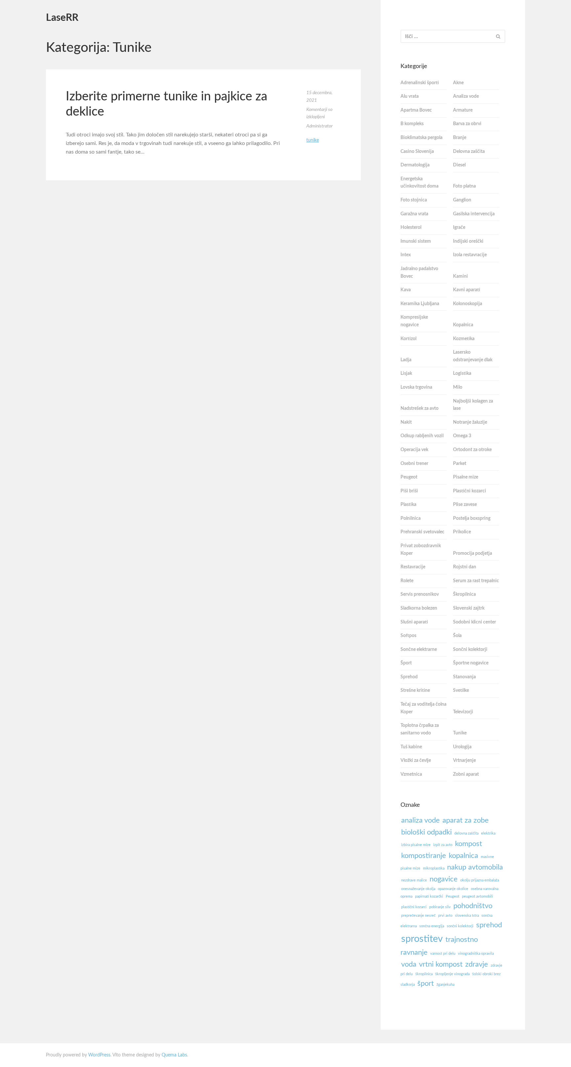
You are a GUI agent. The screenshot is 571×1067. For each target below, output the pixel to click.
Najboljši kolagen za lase (473, 405)
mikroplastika (433, 868)
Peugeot (408, 477)
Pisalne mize (465, 477)
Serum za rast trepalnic (476, 581)
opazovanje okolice (453, 889)
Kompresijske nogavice (414, 321)
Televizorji (463, 712)
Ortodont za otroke (472, 449)
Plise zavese (465, 504)
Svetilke (461, 690)
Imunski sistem (415, 241)
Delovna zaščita (469, 151)
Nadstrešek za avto (419, 408)
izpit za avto (442, 845)
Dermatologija (415, 165)
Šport (406, 663)
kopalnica (463, 855)
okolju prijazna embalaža (479, 880)
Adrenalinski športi (419, 83)
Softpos (408, 635)
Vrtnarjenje (464, 760)
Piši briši (409, 491)
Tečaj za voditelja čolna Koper (423, 708)
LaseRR (62, 18)
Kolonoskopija (467, 304)
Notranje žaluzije (470, 422)
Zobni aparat (466, 774)
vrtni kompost (441, 964)
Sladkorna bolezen (418, 608)
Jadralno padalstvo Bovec (419, 273)
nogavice (444, 879)
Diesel (459, 165)
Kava (405, 290)
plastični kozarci (414, 907)
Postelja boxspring (471, 518)
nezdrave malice (414, 880)
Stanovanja (464, 677)
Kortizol (408, 339)
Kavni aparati (466, 290)
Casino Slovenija (417, 151)
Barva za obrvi (467, 124)
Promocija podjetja (472, 553)
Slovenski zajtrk (468, 608)
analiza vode (420, 820)
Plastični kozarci (469, 491)
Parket (459, 463)
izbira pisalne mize (416, 845)
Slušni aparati (414, 622)
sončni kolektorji (460, 926)
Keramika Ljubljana (419, 304)
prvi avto (445, 915)
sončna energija (431, 926)
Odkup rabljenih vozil (421, 436)
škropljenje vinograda (452, 974)
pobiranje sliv (440, 907)
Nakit (406, 422)
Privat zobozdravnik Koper (420, 550)
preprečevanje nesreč (418, 915)
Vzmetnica (411, 774)
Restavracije (412, 567)
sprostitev (422, 939)
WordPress (99, 1055)
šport (425, 983)
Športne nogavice (470, 663)
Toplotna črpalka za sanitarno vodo (419, 729)
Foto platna (464, 186)
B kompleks (412, 124)
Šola (457, 635)
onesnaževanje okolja (418, 889)
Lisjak (406, 373)
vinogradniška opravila (476, 953)
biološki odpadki (426, 832)
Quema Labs (174, 1055)
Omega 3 (462, 436)
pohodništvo (472, 905)
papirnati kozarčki (429, 896)
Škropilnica (464, 594)
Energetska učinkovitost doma (419, 183)
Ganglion (462, 200)
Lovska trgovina (416, 387)
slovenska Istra (467, 915)
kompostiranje (423, 855)
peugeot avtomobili (477, 896)
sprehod (489, 925)
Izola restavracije (470, 255)
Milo (457, 387)
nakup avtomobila (475, 867)
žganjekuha (445, 984)
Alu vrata (409, 96)
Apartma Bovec (416, 110)
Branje (459, 137)
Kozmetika (464, 339)
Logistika (462, 373)
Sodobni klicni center (474, 622)
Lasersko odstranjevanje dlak (472, 356)
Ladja (405, 360)
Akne (458, 83)
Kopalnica (463, 325)
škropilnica (424, 974)
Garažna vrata (414, 214)
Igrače (459, 227)
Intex (405, 255)
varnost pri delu (442, 953)
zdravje (476, 964)
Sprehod (409, 677)
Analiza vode (466, 96)
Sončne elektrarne (418, 649)
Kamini (460, 276)
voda (408, 964)
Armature (463, 110)
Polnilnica (410, 518)
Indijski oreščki (468, 241)
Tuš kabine (411, 747)
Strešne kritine (415, 690)
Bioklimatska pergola (421, 137)
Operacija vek (414, 449)
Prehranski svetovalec (422, 532)
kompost (468, 843)
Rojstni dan (464, 567)
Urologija (462, 747)
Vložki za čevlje (415, 760)
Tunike (312, 140)
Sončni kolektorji (470, 649)
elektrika (488, 833)
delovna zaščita (466, 833)
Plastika (408, 504)
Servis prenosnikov (419, 594)
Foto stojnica (413, 200)
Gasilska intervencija (474, 214)
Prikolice (462, 532)
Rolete (406, 581)
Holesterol (410, 227)
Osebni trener (414, 463)
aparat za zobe (465, 820)
